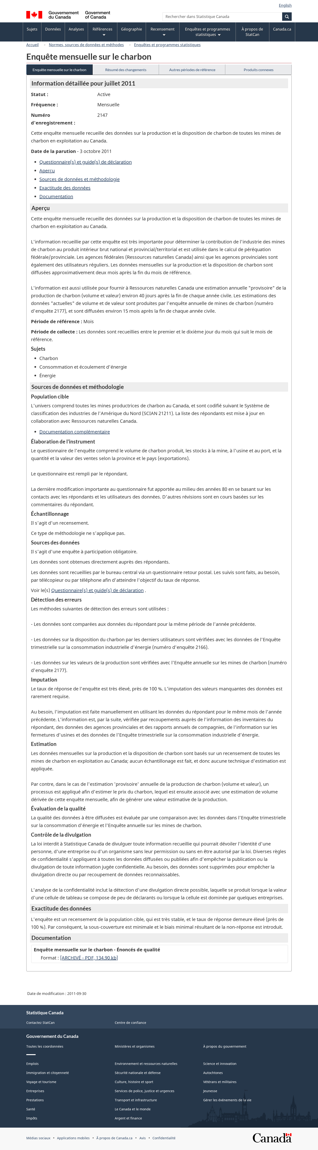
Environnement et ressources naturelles (146, 1063)
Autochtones (213, 1072)
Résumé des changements (125, 69)
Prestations (35, 1100)
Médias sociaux (38, 1138)
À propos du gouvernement (224, 1046)
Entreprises (35, 1091)
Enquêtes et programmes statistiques (167, 44)
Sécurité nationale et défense (138, 1072)
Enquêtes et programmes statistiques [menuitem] (207, 32)
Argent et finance (128, 1118)
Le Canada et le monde (133, 1109)
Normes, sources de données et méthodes (86, 44)
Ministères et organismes (135, 1046)
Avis (142, 1138)
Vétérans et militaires (220, 1082)
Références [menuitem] (102, 29)
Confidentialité (164, 1138)
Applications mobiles (73, 1138)
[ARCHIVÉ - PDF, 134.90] (89, 958)
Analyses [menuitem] (76, 29)
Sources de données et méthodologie (79, 179)
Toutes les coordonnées (44, 1046)
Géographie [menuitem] (131, 29)
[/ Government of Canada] (68, 15)
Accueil (32, 44)
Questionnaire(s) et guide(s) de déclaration (85, 162)
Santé (30, 1109)
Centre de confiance (130, 1022)
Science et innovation (220, 1063)
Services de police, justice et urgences (144, 1091)
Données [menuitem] (53, 29)
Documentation (56, 196)
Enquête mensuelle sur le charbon (59, 69)
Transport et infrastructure (136, 1100)
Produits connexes (259, 69)
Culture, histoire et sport (134, 1082)
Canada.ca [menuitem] (282, 29)
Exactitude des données (65, 188)
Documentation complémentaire (74, 432)
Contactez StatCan (40, 1022)
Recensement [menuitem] (163, 29)
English (285, 5)
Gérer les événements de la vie (227, 1100)
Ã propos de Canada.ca (114, 1138)
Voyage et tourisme (41, 1082)
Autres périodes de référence (192, 69)
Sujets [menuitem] (32, 29)
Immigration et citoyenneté (47, 1072)
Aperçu (47, 170)
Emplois (32, 1063)
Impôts (31, 1118)
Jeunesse (210, 1091)
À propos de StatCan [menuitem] (252, 32)
